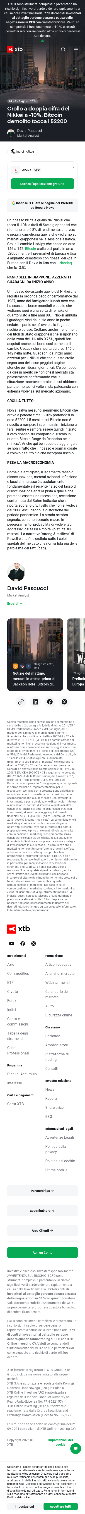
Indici (11, 1009)
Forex (11, 1000)
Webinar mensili (58, 982)
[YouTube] (11, 943)
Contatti (51, 1068)
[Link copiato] (20, 701)
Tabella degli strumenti (17, 1036)
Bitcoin (30, 248)
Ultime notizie (56, 1169)
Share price (54, 1107)
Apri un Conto (43, 1252)
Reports (51, 1098)
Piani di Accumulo (22, 1073)
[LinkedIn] (35, 701)
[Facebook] (49, 701)
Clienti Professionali (18, 1050)
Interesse (14, 1082)
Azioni (12, 964)
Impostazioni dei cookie (60, 1442)
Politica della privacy (55, 1149)
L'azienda (52, 1035)
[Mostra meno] (42, 41)
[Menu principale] (75, 49)
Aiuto (49, 1006)
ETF (10, 982)
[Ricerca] (63, 49)
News (49, 1089)
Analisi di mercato (60, 973)
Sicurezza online (58, 1015)
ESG (48, 1116)
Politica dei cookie (60, 1160)
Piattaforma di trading (57, 1057)
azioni (44, 859)
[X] (64, 701)
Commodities (18, 973)
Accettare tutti (60, 1506)
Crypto (12, 991)
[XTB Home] (13, 49)
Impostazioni (24, 1506)
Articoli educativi (59, 964)
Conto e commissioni (17, 1021)
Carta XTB (15, 1103)
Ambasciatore (56, 1044)
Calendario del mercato (57, 994)
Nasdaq (65, 262)
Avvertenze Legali (59, 1137)
